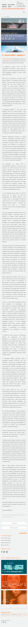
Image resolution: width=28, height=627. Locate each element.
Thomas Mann (6, 59)
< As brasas (14, 523)
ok (25, 614)
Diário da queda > (14, 527)
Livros (2, 16)
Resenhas (7, 16)
